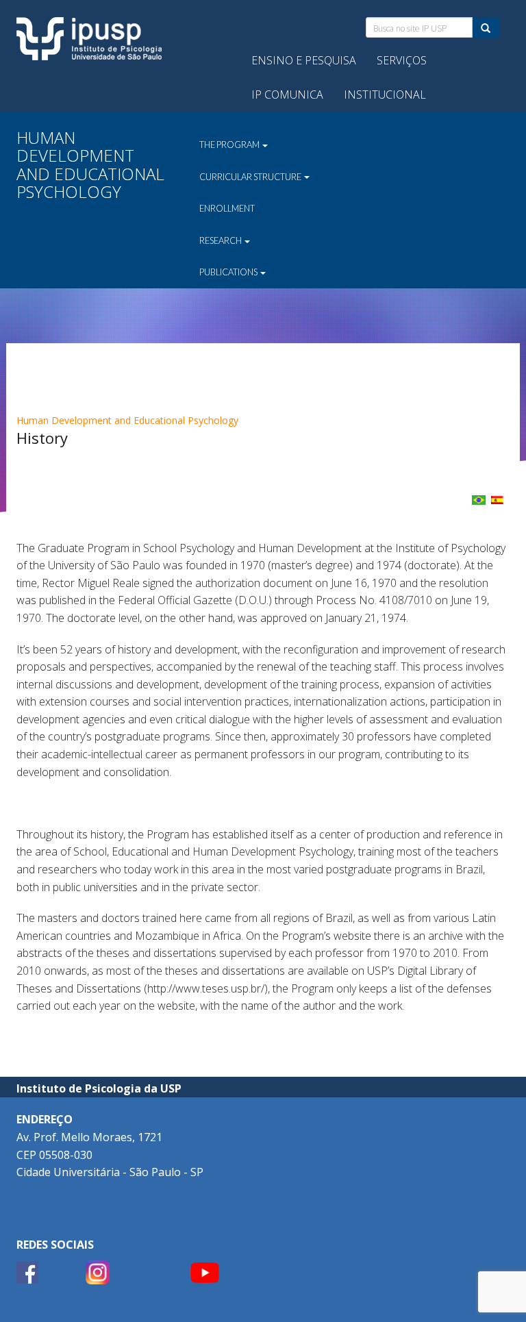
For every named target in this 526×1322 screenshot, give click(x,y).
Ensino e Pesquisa (303, 60)
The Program (230, 144)
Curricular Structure (251, 176)
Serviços (402, 60)
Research (221, 240)
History (42, 437)
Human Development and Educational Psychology (127, 420)
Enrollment (227, 208)
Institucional (385, 94)
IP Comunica (287, 94)
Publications (229, 271)
